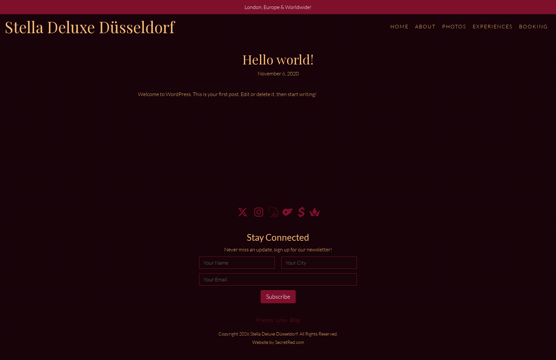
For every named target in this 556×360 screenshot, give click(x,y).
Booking (533, 26)
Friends (264, 320)
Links (281, 320)
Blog (295, 320)
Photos (454, 26)
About (425, 26)
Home (399, 26)
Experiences (493, 26)
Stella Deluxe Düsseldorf (89, 26)
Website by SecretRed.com (278, 342)
